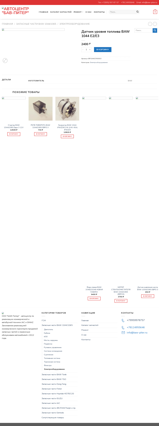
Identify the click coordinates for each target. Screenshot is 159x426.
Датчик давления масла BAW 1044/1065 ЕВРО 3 (147, 288)
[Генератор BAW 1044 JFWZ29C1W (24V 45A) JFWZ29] (67, 109)
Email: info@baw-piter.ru (146, 2)
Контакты (99, 12)
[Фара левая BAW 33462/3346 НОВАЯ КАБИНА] (94, 190)
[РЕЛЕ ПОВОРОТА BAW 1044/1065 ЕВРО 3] (40, 109)
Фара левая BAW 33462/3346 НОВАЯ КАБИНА (94, 289)
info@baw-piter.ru (137, 332)
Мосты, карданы (51, 340)
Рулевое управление (52, 347)
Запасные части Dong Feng (54, 384)
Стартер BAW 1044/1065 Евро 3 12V (13, 126)
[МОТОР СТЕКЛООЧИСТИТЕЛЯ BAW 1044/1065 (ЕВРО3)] (121, 190)
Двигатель (48, 329)
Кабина (47, 333)
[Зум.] (5, 60)
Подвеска (48, 344)
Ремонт (78, 12)
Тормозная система (52, 362)
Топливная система (52, 358)
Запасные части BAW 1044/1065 (36, 23)
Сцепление (48, 354)
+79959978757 (136, 320)
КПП (46, 336)
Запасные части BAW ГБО (54, 379)
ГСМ (44, 320)
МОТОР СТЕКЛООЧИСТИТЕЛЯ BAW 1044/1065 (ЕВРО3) (120, 290)
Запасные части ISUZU (52, 398)
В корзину (103, 49)
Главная (43, 12)
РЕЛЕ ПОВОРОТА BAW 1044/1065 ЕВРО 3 (40, 126)
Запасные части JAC (51, 403)
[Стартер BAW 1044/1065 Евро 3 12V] (14, 109)
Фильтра (47, 365)
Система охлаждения (53, 351)
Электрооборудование (74, 23)
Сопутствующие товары (53, 417)
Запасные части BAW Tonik (54, 374)
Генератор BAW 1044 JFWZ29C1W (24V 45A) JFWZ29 (67, 127)
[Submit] (137, 12)
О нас (88, 12)
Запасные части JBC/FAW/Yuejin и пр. (59, 408)
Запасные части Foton (52, 388)
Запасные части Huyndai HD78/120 (58, 393)
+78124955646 (127, 2)
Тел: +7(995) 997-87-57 (108, 2)
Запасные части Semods (53, 412)
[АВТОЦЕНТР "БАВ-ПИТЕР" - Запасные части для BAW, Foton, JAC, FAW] (18, 12)
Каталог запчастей (60, 12)
